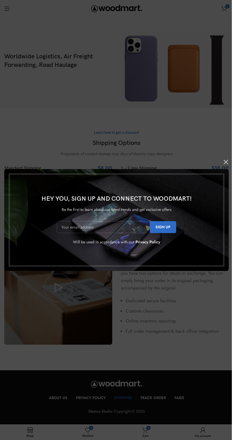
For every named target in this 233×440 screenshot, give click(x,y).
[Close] (226, 162)
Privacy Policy (148, 242)
